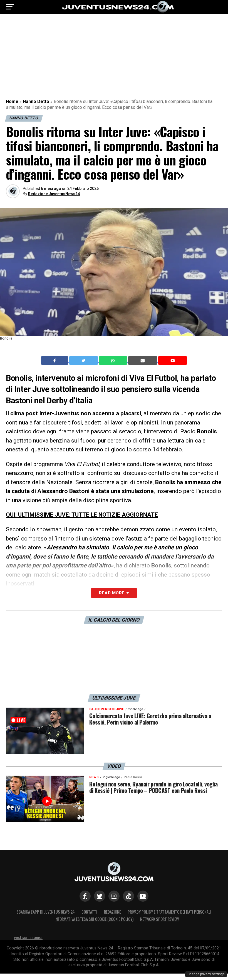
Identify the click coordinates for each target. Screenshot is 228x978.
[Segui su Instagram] (114, 896)
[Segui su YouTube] (142, 896)
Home (12, 101)
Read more (111, 592)
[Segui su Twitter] (99, 896)
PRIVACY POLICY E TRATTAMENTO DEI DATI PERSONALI (169, 912)
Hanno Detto (36, 101)
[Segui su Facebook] (85, 896)
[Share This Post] (113, 360)
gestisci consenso (28, 937)
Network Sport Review (159, 919)
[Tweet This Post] (84, 360)
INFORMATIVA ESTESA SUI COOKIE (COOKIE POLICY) (93, 919)
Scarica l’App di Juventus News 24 (45, 912)
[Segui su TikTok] (128, 896)
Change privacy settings (206, 974)
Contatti (89, 912)
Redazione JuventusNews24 (54, 194)
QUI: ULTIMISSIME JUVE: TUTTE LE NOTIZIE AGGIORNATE (82, 514)
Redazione (112, 912)
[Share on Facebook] (55, 360)
